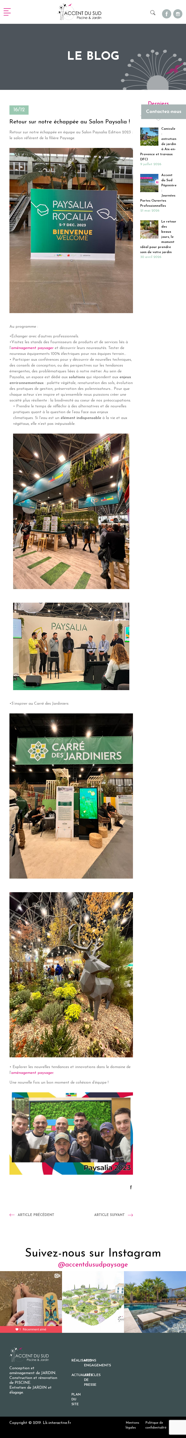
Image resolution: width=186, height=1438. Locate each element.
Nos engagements (90, 1363)
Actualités (77, 1375)
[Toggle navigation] (7, 12)
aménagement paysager (32, 348)
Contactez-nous (163, 111)
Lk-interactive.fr (57, 1423)
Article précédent (36, 1215)
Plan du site (76, 1399)
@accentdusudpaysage (93, 1264)
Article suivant (109, 1215)
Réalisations (77, 1360)
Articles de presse (90, 1380)
